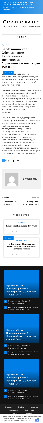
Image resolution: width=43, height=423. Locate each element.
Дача (31, 2)
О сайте (21, 407)
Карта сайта (14, 413)
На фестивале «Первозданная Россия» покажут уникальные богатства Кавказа (21, 246)
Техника (16, 5)
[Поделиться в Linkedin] (18, 160)
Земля (25, 240)
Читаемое (34, 407)
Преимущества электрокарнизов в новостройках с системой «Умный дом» (21, 290)
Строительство (27, 7)
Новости (7, 5)
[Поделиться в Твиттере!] (8, 160)
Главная (7, 2)
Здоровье (5, 45)
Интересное (26, 5)
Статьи (6, 7)
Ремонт (6, 9)
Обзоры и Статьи (20, 2)
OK (37, 420)
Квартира (14, 7)
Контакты (29, 413)
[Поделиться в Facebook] (13, 160)
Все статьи (29, 410)
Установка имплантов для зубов (21, 225)
